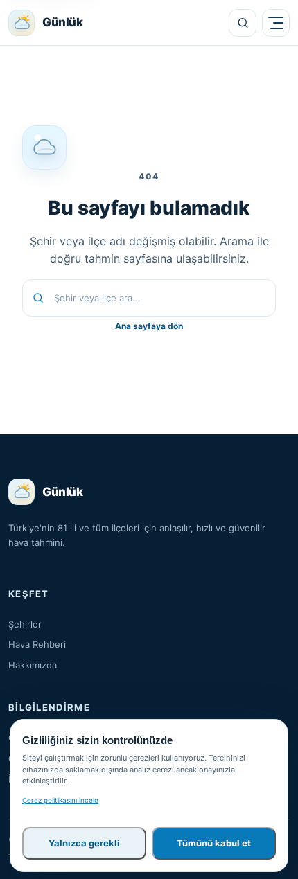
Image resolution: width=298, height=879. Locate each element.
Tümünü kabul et (214, 843)
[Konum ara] (242, 23)
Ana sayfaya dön (149, 326)
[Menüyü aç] (276, 23)
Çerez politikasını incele (60, 800)
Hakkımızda (32, 665)
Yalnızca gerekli (84, 843)
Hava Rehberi (37, 644)
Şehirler (25, 624)
